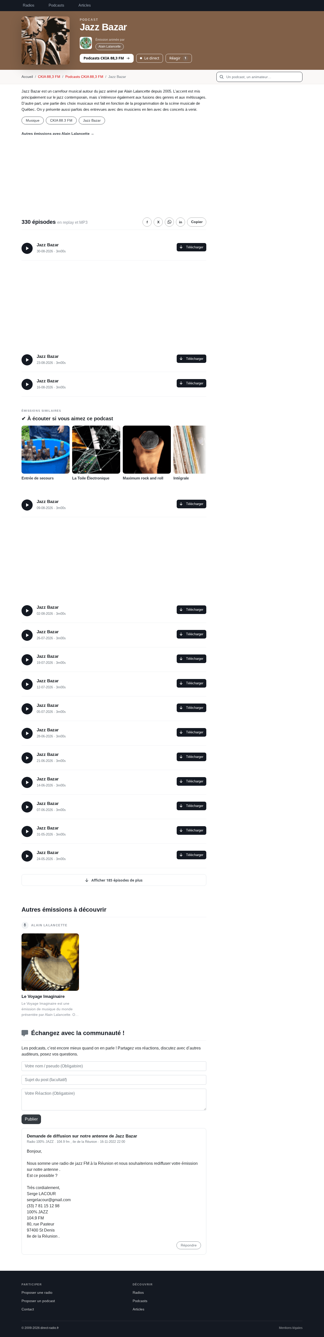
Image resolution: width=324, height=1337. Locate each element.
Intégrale (181, 478)
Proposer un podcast (38, 1301)
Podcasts (56, 5)
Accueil (27, 77)
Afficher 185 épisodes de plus (116, 880)
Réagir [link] (177, 57)
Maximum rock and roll (143, 478)
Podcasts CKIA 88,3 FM (104, 57)
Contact (28, 1309)
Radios (28, 5)
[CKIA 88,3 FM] (86, 43)
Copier (196, 222)
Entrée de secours (38, 478)
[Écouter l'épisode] (27, 248)
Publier (31, 1119)
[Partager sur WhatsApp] (169, 222)
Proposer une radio (37, 1293)
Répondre (189, 1245)
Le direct (151, 57)
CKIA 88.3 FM (61, 120)
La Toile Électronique (90, 478)
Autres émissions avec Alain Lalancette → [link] (58, 133)
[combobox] (259, 77)
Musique (32, 120)
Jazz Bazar (92, 120)
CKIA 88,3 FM (49, 77)
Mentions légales (290, 1328)
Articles (84, 5)
